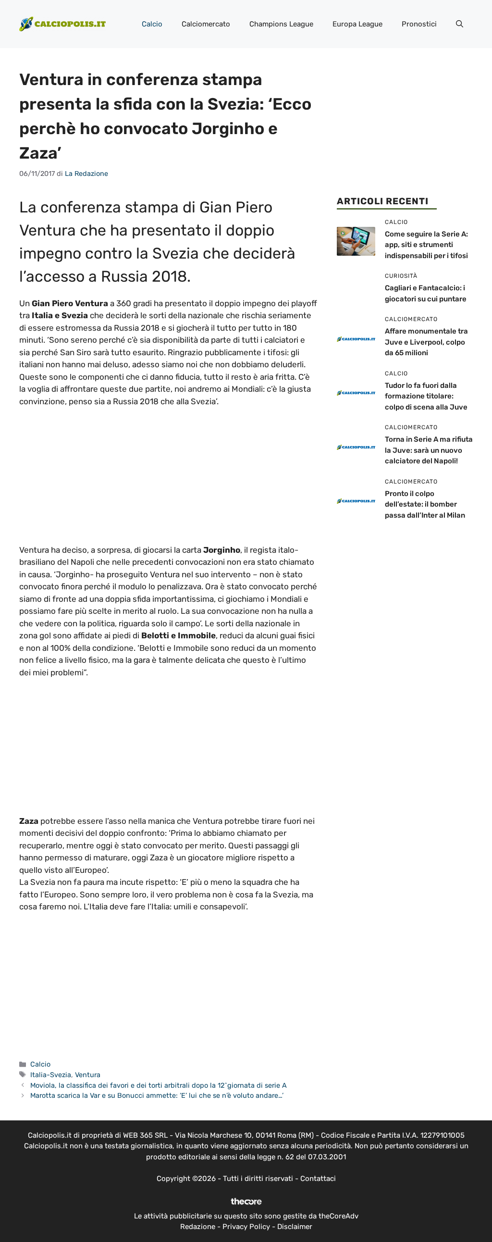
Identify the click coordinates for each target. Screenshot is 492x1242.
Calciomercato (206, 24)
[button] (459, 24)
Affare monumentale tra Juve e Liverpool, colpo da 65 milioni (426, 342)
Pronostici (419, 24)
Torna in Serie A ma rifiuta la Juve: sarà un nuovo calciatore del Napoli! (429, 450)
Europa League (357, 24)
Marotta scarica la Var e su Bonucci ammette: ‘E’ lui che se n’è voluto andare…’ (156, 1095)
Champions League (281, 24)
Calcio (152, 24)
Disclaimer (294, 1226)
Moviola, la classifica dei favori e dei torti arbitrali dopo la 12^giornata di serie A (158, 1085)
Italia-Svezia (50, 1074)
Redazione (197, 1226)
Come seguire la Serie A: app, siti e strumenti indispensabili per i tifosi (426, 245)
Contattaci (318, 1178)
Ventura (87, 1074)
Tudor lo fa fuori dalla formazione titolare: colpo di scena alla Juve (426, 396)
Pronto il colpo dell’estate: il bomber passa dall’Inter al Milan (425, 504)
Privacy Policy (246, 1226)
